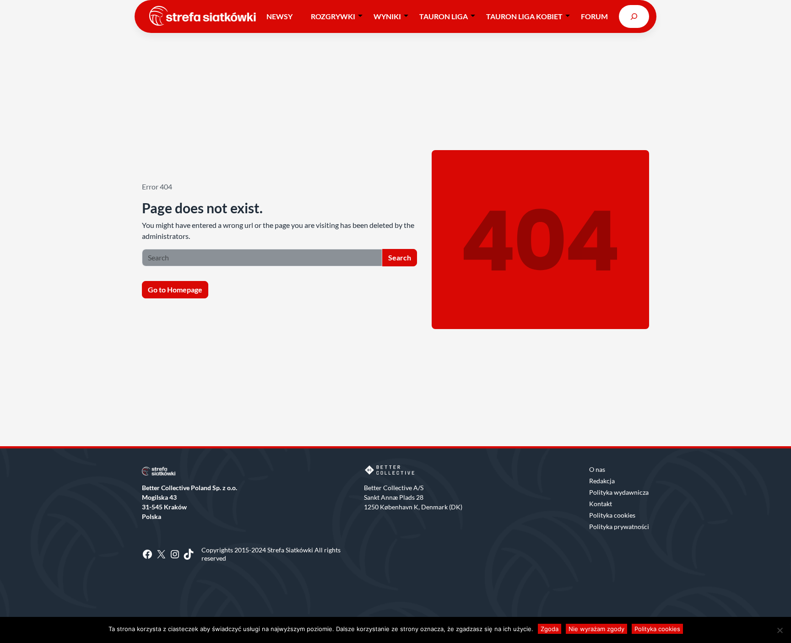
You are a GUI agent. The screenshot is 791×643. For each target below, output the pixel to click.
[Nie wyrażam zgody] (779, 630)
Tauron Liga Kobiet (524, 16)
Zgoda (549, 628)
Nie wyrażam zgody (596, 628)
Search (399, 257)
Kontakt (600, 504)
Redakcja (602, 481)
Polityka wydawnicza (619, 492)
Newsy (279, 16)
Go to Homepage (175, 289)
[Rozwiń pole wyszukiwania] (634, 16)
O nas (597, 469)
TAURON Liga (443, 16)
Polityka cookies (612, 515)
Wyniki (387, 16)
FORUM (594, 16)
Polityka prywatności (619, 526)
